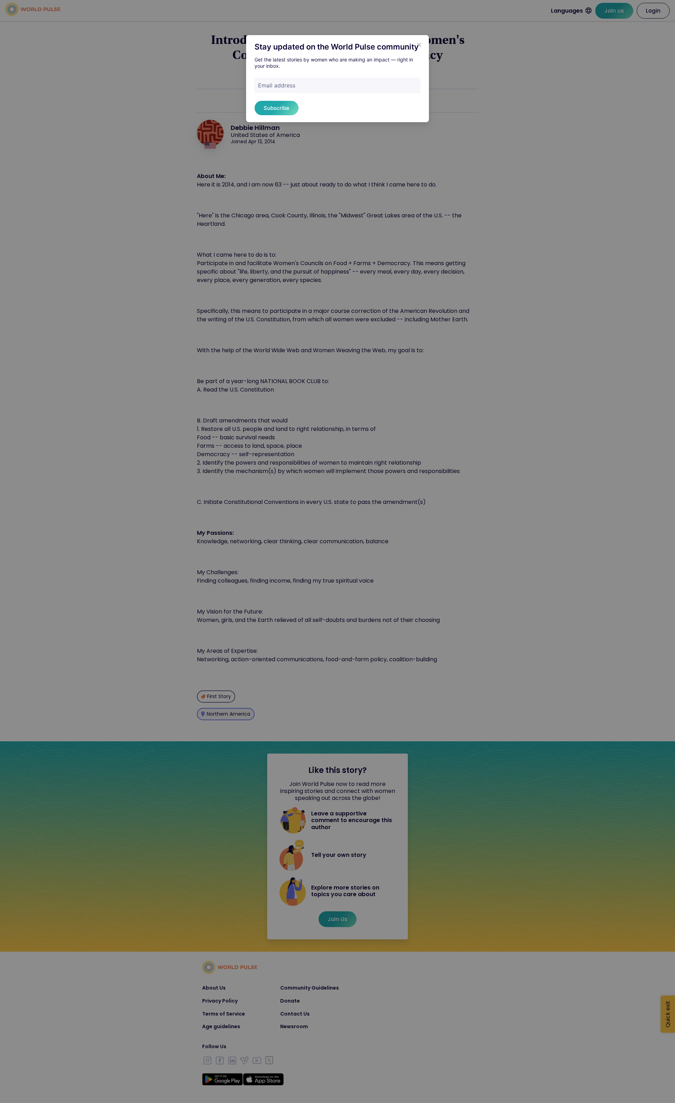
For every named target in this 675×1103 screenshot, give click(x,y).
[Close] (419, 45)
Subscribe (276, 108)
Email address (276, 85)
